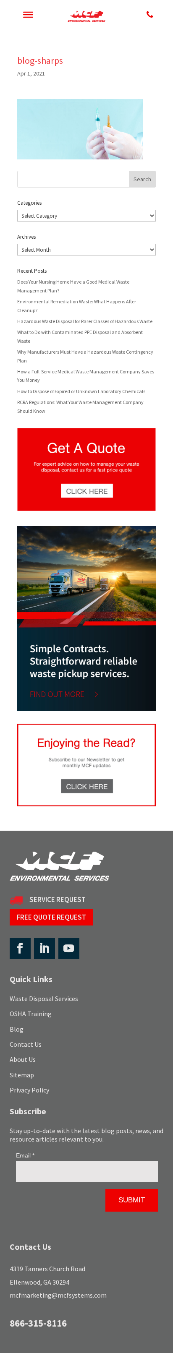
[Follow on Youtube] (68, 948)
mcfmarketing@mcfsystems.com (58, 1295)
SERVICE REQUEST (57, 899)
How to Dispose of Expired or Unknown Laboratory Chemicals (81, 391)
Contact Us (26, 1044)
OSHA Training (31, 1013)
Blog (17, 1029)
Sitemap (22, 1075)
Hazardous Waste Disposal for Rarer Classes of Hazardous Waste (84, 321)
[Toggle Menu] (28, 15)
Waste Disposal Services (44, 998)
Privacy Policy (29, 1090)
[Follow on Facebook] (20, 948)
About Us (23, 1059)
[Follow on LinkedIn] (44, 948)
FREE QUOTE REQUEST (51, 917)
